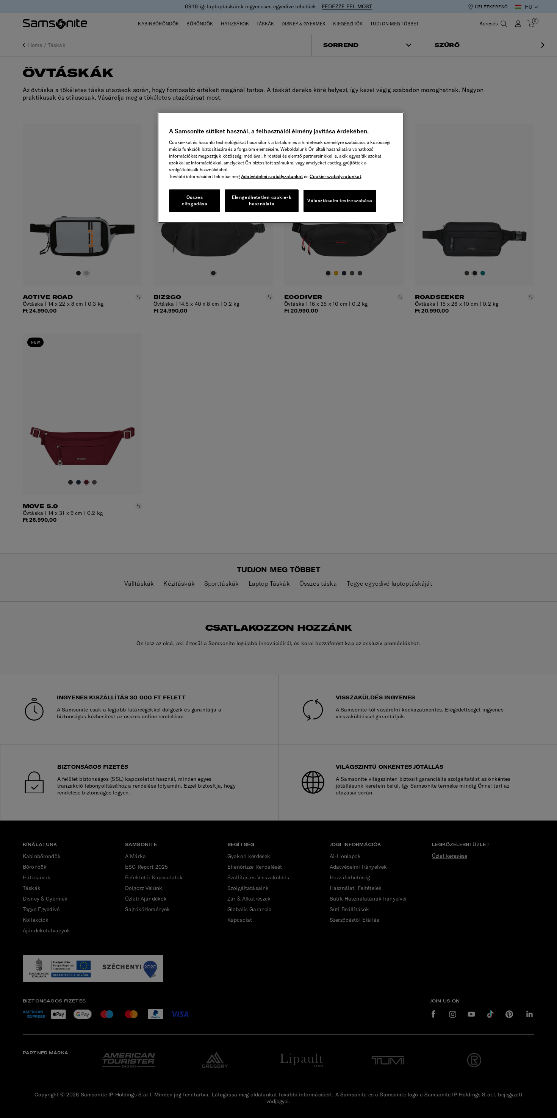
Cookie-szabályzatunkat (335, 176)
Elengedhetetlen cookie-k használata (261, 200)
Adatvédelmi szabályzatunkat (272, 176)
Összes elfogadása (195, 200)
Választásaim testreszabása (339, 200)
